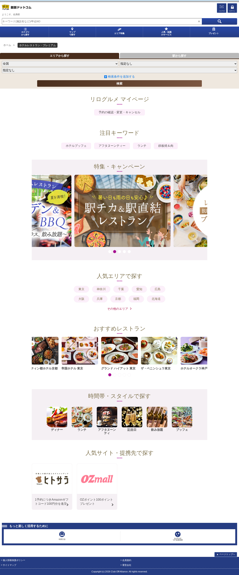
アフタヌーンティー (112, 145)
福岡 (136, 298)
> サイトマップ (8, 565)
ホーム (7, 45)
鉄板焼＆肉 (165, 145)
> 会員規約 (125, 560)
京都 (118, 298)
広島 (158, 289)
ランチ (141, 145)
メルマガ (222, 11)
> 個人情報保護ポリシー (13, 560)
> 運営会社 (125, 565)
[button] (109, 251)
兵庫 (100, 298)
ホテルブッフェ (76, 145)
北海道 (156, 298)
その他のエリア (117, 308)
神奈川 (101, 289)
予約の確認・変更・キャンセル (119, 112)
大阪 (81, 298)
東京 (81, 289)
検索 (119, 83)
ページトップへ (225, 554)
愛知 (139, 289)
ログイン (232, 11)
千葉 (121, 289)
